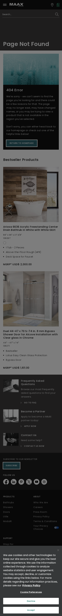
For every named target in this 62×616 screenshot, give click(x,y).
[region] (31, 581)
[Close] (58, 550)
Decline (31, 601)
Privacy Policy (31, 585)
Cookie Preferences (31, 592)
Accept (31, 610)
